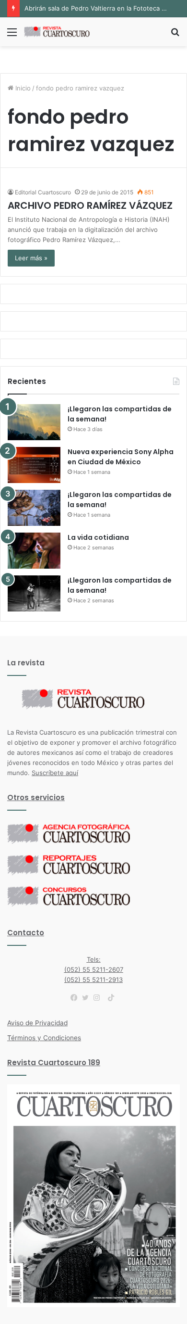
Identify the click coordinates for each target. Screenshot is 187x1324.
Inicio (22, 88)
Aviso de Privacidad (37, 1023)
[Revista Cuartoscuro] (62, 31)
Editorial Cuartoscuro (43, 192)
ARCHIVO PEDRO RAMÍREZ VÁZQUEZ (90, 205)
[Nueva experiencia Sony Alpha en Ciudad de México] (34, 465)
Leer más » (31, 258)
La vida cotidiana (98, 537)
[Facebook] (76, 998)
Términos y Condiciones (44, 1038)
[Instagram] (99, 998)
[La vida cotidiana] (34, 551)
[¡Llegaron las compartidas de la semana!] (34, 422)
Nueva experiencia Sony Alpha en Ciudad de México (121, 457)
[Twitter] (88, 998)
